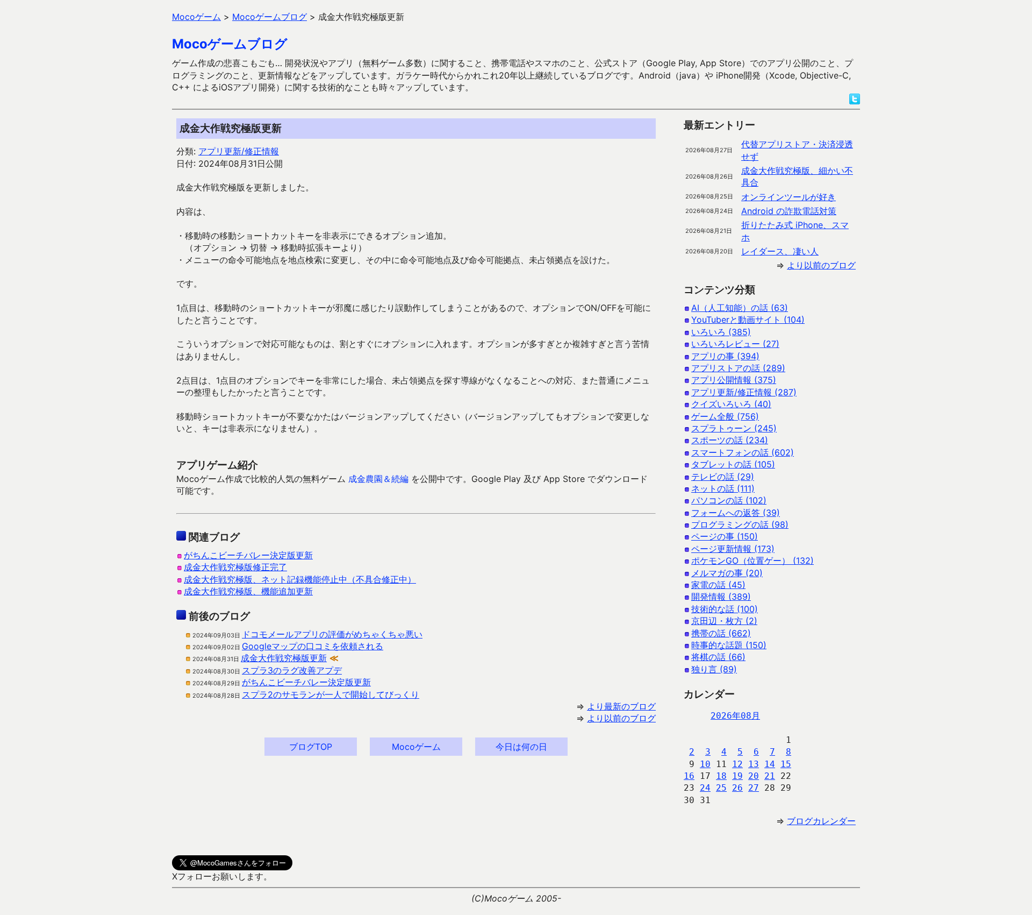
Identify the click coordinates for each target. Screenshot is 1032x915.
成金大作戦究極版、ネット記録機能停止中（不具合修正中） (300, 579)
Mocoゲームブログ (230, 44)
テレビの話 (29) (722, 476)
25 (721, 788)
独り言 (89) (714, 669)
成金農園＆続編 (378, 478)
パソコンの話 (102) (728, 500)
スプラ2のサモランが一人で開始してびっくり (330, 694)
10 (705, 764)
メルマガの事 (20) (727, 573)
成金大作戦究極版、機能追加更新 (248, 591)
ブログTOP (310, 746)
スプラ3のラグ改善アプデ (292, 670)
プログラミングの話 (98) (740, 524)
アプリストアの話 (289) (738, 368)
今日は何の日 (521, 746)
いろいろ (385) (721, 332)
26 (737, 788)
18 (721, 776)
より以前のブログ (621, 718)
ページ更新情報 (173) (733, 548)
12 (737, 764)
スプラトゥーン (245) (734, 428)
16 (689, 776)
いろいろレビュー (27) (735, 343)
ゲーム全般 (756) (725, 416)
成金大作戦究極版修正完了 (235, 567)
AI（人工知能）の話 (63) (739, 307)
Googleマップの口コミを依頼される (312, 646)
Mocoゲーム (416, 746)
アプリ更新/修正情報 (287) (744, 392)
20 (753, 776)
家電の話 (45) (718, 584)
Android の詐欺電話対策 (788, 210)
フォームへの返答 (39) (735, 512)
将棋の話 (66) (718, 656)
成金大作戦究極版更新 (284, 657)
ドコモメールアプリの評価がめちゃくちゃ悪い (332, 634)
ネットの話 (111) (723, 488)
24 (705, 788)
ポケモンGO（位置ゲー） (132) (752, 560)
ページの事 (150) (724, 536)
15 (785, 764)
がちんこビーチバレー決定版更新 (248, 555)
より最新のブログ (621, 706)
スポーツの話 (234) (729, 440)
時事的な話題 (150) (728, 645)
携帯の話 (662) (721, 633)
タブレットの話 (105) (733, 464)
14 (769, 764)
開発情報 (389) (721, 596)
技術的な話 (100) (724, 609)
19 (737, 776)
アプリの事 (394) (725, 356)
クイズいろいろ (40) (731, 404)
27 (753, 788)
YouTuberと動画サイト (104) (748, 319)
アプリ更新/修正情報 (238, 151)
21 (769, 776)
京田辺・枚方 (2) (724, 620)
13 (753, 764)
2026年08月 (735, 716)
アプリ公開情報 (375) (733, 379)
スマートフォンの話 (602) (742, 452)
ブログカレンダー (821, 820)
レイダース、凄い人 (780, 251)
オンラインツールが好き (788, 196)
